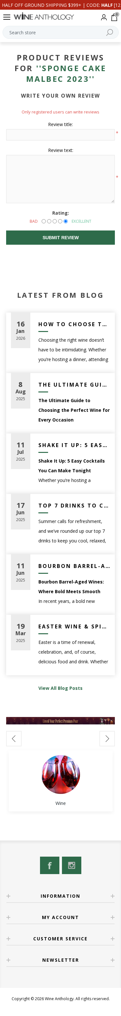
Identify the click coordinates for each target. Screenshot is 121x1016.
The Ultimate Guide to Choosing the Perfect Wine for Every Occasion (74, 384)
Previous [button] (14, 738)
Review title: (60, 124)
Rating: (60, 213)
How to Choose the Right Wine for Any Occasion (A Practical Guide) (74, 324)
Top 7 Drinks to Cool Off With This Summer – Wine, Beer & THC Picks (74, 505)
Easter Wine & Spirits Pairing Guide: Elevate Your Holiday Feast (74, 626)
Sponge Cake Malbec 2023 (66, 73)
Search (110, 32)
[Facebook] (49, 865)
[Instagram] (71, 865)
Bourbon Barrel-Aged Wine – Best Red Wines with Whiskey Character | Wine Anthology (74, 566)
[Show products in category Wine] (60, 774)
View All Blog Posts (60, 688)
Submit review (61, 237)
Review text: (60, 150)
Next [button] (107, 738)
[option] (60, 781)
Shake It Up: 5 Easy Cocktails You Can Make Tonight (74, 445)
